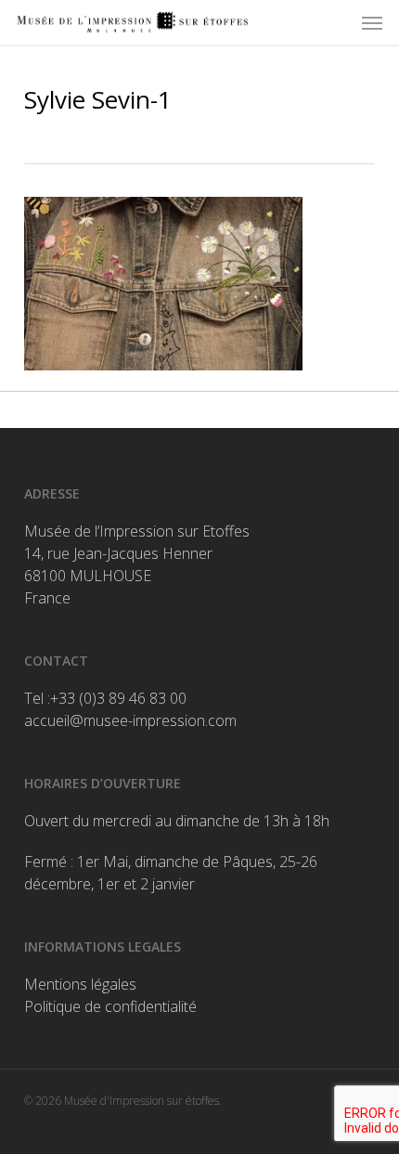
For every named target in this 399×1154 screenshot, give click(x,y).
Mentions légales (80, 984)
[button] (372, 22)
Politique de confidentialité (110, 1006)
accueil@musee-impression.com (130, 720)
